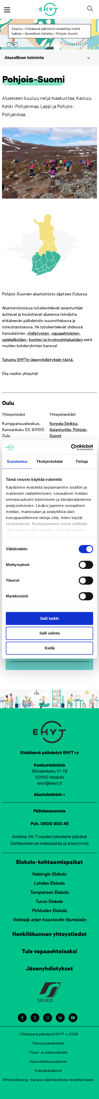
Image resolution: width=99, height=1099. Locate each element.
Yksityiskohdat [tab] (49, 461)
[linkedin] (60, 1018)
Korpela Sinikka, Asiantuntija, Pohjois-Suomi (69, 429)
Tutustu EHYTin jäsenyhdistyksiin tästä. (38, 359)
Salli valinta (49, 633)
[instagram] (47, 1018)
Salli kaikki (49, 618)
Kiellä (50, 648)
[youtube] (73, 1018)
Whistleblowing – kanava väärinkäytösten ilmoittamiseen (48, 1079)
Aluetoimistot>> (49, 794)
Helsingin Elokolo (49, 874)
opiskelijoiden (14, 339)
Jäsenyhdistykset (49, 968)
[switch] (86, 565)
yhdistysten (38, 333)
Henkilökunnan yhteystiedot (49, 933)
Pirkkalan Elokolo (49, 910)
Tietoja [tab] (82, 461)
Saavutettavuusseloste (48, 1061)
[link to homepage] (48, 9)
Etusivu (17, 29)
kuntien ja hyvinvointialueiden (56, 339)
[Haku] (91, 9)
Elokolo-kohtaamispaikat (49, 861)
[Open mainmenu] (7, 9)
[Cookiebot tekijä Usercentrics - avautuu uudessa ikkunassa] (71, 447)
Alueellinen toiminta (39, 33)
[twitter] (35, 1018)
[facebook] (22, 1018)
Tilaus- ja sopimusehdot (48, 1052)
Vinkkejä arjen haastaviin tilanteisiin (50, 919)
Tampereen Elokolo (49, 892)
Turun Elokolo (49, 901)
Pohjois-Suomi (66, 33)
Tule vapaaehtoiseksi (49, 951)
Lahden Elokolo (49, 883)
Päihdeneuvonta (49, 810)
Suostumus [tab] (17, 461)
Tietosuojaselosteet (48, 1043)
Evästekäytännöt (48, 1070)
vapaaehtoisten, (65, 333)
